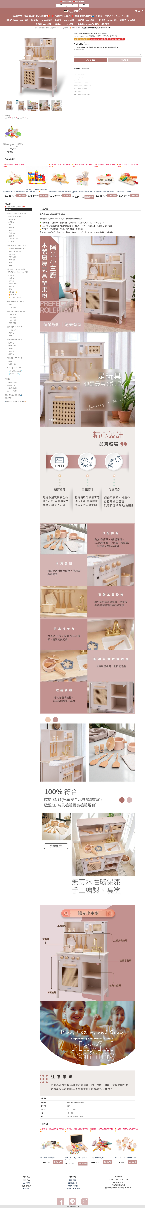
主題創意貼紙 (12, 314)
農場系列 (11, 336)
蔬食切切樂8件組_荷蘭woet (124, 191)
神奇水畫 (11, 241)
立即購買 (124, 60)
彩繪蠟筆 (11, 227)
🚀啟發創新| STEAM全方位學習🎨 (88, 24)
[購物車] (142, 11)
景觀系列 (11, 333)
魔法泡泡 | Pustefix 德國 (86, 20)
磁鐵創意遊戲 (12, 323)
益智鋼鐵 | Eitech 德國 (43, 24)
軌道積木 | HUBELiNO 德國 (64, 24)
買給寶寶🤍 (21, 195)
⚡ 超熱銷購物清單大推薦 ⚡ (17, 249)
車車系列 (11, 265)
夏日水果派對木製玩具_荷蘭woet (48, 1157)
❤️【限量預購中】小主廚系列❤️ (62, 16)
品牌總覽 (42, 28)
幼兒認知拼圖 (12, 320)
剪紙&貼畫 (11, 219)
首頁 (35, 28)
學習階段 (99, 16)
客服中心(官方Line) (72, 1188)
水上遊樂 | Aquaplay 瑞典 (14, 301)
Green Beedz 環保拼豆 (15, 216)
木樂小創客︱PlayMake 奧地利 (108, 20)
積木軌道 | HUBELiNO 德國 (15, 358)
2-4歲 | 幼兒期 (11, 385)
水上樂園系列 (12, 307)
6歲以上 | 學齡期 (12, 391)
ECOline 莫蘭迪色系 (14, 251)
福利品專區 (105, 24)
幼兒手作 (11, 225)
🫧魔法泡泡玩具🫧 (14, 374)
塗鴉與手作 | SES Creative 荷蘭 (17, 20)
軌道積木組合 (12, 364)
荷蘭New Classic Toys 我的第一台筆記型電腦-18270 (76, 1158)
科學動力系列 (12, 346)
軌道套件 (11, 361)
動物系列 (11, 343)
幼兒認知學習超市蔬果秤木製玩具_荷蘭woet (82, 192)
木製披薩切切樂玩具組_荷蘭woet (98, 1157)
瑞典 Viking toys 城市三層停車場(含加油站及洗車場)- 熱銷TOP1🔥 (36, 190)
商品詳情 (46, 204)
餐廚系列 (11, 289)
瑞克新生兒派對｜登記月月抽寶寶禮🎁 (37, 16)
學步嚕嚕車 (11, 260)
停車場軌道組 (12, 257)
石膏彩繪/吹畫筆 (13, 239)
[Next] (67, 60)
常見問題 (72, 1180)
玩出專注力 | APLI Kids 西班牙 (41, 20)
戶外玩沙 (11, 262)
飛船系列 (11, 354)
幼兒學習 (11, 278)
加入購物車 (90, 60)
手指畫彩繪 (11, 233)
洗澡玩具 (11, 236)
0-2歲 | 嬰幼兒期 (12, 382)
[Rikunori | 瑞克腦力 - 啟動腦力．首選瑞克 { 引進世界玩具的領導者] (72, 11)
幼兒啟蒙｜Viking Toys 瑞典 (64, 20)
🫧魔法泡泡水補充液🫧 (15, 371)
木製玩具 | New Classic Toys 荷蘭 (117, 16)
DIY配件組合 (12, 330)
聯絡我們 (26, 1188)
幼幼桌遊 (11, 281)
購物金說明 (72, 1183)
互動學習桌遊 (12, 317)
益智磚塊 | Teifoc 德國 (127, 20)
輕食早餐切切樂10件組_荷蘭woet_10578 (104, 191)
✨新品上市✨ (12, 292)
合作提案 (26, 1183)
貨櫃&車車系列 (13, 283)
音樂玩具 (11, 286)
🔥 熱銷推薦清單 (75, 28)
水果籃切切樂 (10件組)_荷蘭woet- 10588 (14, 191)
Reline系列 (11, 254)
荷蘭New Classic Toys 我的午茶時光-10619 (126, 1157)
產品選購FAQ (17, 16)
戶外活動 (11, 230)
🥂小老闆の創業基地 (14, 297)
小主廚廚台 (11, 275)
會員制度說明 (72, 1186)
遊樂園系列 (11, 351)
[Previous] (7, 60)
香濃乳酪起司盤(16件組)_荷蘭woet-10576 (60, 191)
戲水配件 (11, 305)
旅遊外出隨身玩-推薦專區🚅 (84, 16)
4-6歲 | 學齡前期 (12, 388)
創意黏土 (11, 222)
